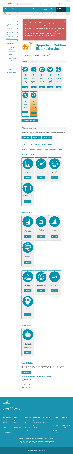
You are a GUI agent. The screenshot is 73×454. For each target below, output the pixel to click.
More (26, 87)
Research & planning (66, 425)
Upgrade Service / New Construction (11, 47)
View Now (27, 177)
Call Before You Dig (12, 65)
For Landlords (11, 51)
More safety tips (55, 432)
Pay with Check (46, 137)
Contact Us (5, 420)
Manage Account (10, 55)
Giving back (35, 420)
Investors (4, 425)
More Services (10, 43)
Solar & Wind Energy (10, 37)
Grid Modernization (11, 72)
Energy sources (46, 424)
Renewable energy (46, 425)
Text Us (10, 69)
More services (16, 430)
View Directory (26, 372)
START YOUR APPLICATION (29, 120)
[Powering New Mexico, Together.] (10, 3)
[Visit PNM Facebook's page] (4, 408)
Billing (8, 21)
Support (4, 429)
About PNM (5, 422)
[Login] (60, 4)
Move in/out (16, 429)
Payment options (17, 420)
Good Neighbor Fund (37, 422)
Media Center (5, 424)
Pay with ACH (26, 137)
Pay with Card (36, 137)
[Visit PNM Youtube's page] (15, 408)
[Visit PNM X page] (12, 408)
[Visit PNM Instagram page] (8, 408)
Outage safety (55, 425)
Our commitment (46, 420)
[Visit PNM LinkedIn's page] (19, 408)
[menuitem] (7, 9)
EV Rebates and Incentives (11, 33)
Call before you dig (56, 430)
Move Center (10, 41)
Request (28, 352)
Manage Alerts (12, 58)
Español (67, 0)
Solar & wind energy (18, 427)
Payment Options (11, 19)
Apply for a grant (36, 424)
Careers (4, 427)
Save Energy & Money (10, 29)
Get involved (45, 422)
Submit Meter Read (11, 61)
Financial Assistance (9, 25)
